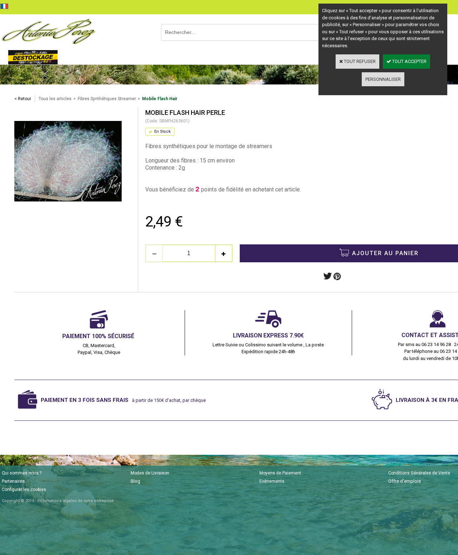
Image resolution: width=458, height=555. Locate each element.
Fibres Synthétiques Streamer (107, 98)
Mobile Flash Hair (159, 98)
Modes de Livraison (150, 473)
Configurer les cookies (24, 489)
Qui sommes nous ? (22, 473)
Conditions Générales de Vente (419, 473)
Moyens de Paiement (280, 473)
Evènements (271, 481)
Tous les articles (55, 98)
